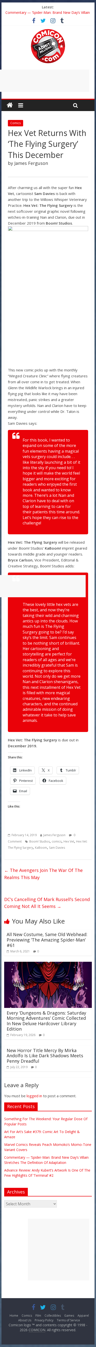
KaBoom (41, 848)
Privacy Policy (44, 1320)
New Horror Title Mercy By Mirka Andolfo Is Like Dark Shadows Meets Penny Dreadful (45, 1055)
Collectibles (53, 1315)
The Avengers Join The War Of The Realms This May (43, 873)
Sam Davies (57, 848)
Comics (15, 123)
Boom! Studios (39, 841)
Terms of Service (68, 1320)
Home (14, 1315)
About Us (24, 1320)
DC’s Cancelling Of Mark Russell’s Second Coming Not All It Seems (47, 902)
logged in (34, 1095)
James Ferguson (54, 835)
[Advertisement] (58, 1249)
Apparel (83, 1315)
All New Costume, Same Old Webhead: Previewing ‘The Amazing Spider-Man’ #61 (47, 939)
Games (69, 1315)
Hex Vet (69, 841)
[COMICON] (48, 30)
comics (57, 841)
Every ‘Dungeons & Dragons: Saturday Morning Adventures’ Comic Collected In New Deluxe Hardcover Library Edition (46, 1021)
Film (38, 1315)
